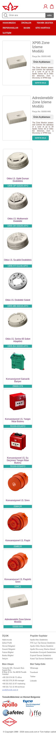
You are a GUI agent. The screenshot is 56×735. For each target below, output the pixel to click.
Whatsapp (34, 668)
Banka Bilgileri (7, 655)
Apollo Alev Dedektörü (39, 640)
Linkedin (33, 681)
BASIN (27, 28)
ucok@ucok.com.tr (10, 690)
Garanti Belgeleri (8, 649)
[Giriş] (45, 6)
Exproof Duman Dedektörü (40, 655)
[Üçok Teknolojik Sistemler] (10, 10)
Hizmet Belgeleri (8, 646)
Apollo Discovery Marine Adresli (42, 649)
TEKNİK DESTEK (45, 23)
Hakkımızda (7, 640)
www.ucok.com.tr (32, 732)
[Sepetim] (52, 6)
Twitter (32, 677)
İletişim (5, 659)
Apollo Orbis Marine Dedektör (41, 646)
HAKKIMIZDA (9, 23)
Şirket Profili (7, 643)
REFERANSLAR (10, 28)
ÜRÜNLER (26, 23)
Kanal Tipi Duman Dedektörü (41, 659)
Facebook (34, 672)
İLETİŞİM (7, 33)
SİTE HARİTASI (42, 28)
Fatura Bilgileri (7, 652)
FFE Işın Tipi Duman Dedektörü (42, 643)
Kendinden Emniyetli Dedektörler (43, 652)
